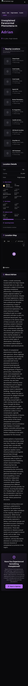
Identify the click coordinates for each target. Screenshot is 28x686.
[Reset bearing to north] (24, 245)
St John (21, 12)
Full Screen (20, 241)
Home (3, 12)
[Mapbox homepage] (6, 267)
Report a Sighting (15, 586)
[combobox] (8, 241)
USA (8, 12)
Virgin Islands (14, 12)
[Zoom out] (24, 243)
